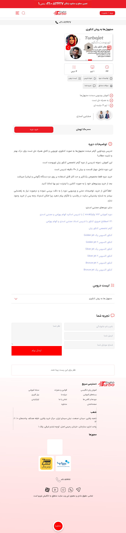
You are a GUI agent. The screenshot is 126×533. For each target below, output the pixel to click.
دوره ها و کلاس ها (89, 399)
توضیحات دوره (103, 78)
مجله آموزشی (34, 390)
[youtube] (55, 489)
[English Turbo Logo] (59, 13)
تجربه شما (88, 85)
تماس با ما (63, 399)
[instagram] (63, 489)
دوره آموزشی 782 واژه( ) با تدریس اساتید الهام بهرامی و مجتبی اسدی (76, 214)
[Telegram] (78, 489)
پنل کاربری (35, 394)
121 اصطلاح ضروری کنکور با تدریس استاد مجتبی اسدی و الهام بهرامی (79, 221)
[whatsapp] (70, 489)
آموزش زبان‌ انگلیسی (88, 390)
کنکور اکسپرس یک (98, 235)
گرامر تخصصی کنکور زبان (100, 228)
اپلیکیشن (35, 399)
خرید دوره (34, 129)
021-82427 (65, 22)
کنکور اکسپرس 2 (99, 242)
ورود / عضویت (107, 13)
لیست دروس (73, 78)
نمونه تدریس (88, 78)
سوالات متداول (103, 85)
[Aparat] (47, 490)
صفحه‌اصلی (91, 404)
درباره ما (64, 394)
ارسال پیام (36, 350)
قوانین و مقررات (60, 390)
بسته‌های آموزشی (89, 394)
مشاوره (58, 525)
